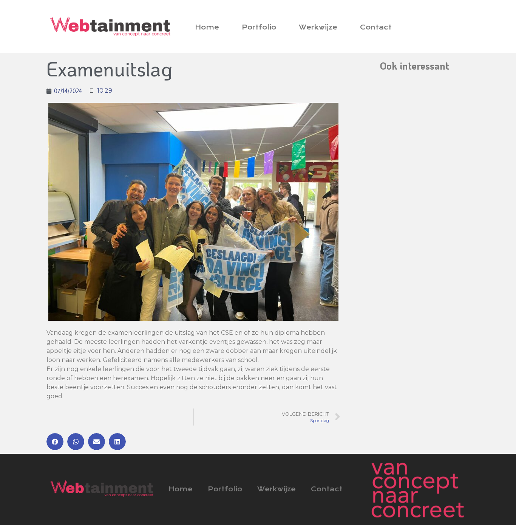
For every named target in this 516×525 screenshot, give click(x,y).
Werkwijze (318, 27)
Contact (376, 27)
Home (207, 27)
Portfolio (259, 27)
